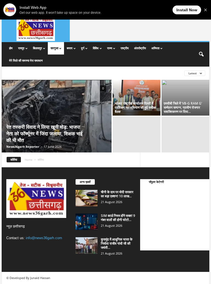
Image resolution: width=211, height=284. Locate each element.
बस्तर (70, 48)
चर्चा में (149, 191)
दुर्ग (82, 48)
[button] (201, 54)
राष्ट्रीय (125, 48)
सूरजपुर (68, 73)
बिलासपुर (37, 48)
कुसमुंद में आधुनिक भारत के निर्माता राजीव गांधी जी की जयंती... (116, 243)
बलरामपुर (37, 73)
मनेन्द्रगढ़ (53, 73)
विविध (96, 48)
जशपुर (23, 73)
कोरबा (148, 224)
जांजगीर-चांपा (153, 232)
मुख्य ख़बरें (151, 199)
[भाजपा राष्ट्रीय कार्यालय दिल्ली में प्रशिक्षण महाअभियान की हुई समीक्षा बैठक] (136, 98)
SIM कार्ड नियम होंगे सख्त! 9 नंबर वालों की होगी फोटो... (118, 217)
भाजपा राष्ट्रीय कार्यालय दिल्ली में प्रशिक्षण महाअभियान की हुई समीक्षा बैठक (135, 107)
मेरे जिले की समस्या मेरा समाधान (26, 60)
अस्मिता (155, 48)
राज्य (109, 48)
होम (11, 48)
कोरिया (10, 73)
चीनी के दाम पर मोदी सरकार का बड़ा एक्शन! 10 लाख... (117, 194)
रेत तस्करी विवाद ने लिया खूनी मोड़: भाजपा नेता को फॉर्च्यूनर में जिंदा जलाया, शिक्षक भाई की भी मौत (44, 133)
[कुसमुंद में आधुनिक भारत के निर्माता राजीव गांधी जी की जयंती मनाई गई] (87, 245)
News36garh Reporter (22, 146)
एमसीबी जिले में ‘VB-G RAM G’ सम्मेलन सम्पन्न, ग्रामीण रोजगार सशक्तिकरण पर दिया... (183, 107)
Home (28, 160)
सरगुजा (54, 48)
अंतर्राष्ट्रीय (140, 48)
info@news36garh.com (44, 238)
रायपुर (21, 48)
